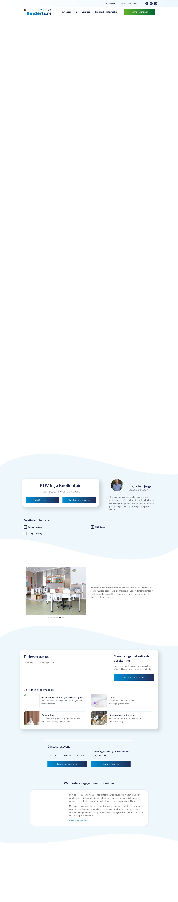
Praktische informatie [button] (106, 12)
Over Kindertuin (124, 3)
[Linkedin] (151, 3)
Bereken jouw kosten (134, 677)
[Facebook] (147, 3)
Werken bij (110, 3)
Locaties (86, 12)
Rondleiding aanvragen (79, 500)
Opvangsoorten (69, 12)
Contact (136, 3)
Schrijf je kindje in (140, 12)
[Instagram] (155, 3)
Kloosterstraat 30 (51, 491)
